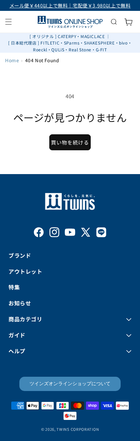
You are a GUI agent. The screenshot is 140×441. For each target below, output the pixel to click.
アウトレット (25, 271)
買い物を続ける (70, 142)
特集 (14, 287)
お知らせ (19, 303)
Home (12, 60)
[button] (8, 21)
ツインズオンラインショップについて (70, 383)
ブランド (19, 255)
